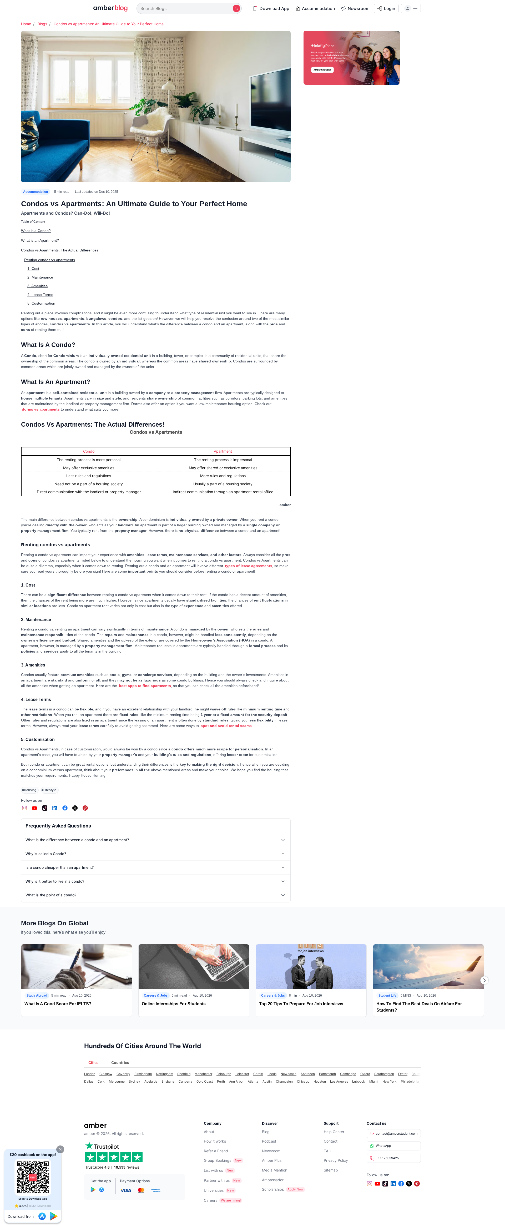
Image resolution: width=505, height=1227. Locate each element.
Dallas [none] (88, 1081)
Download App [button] (274, 8)
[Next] (484, 980)
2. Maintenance (40, 277)
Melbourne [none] (117, 1081)
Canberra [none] (185, 1081)
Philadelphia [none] (410, 1081)
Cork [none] (101, 1081)
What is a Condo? (36, 231)
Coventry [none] (123, 1074)
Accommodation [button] (318, 8)
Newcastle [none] (288, 1074)
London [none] (89, 1074)
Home (26, 24)
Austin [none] (267, 1081)
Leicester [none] (242, 1074)
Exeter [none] (402, 1074)
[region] (156, 470)
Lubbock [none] (358, 1081)
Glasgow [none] (105, 1074)
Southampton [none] (384, 1074)
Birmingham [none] (143, 1074)
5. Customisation (41, 303)
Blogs (42, 24)
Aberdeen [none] (308, 1074)
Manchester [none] (203, 1074)
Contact (330, 1141)
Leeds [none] (271, 1074)
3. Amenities (37, 286)
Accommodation (35, 192)
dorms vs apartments (41, 409)
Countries (120, 1062)
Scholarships (273, 1189)
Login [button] (389, 8)
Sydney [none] (134, 1081)
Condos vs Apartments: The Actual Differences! (60, 250)
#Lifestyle (49, 790)
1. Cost (33, 268)
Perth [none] (221, 1081)
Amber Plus (271, 1160)
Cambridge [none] (348, 1074)
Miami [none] (373, 1081)
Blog (266, 1131)
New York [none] (389, 1081)
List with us (213, 1170)
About (209, 1131)
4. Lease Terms (40, 294)
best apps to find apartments (145, 686)
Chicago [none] (303, 1081)
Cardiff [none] (258, 1074)
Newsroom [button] (359, 8)
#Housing (29, 790)
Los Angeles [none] (339, 1081)
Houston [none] (320, 1081)
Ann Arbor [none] (236, 1081)
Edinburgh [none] (223, 1074)
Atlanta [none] (253, 1081)
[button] (60, 1149)
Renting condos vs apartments (49, 260)
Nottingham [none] (164, 1074)
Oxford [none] (365, 1074)
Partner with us (217, 1180)
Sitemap (331, 1170)
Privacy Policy (336, 1160)
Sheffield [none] (183, 1074)
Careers (210, 1200)
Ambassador (273, 1180)
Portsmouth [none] (327, 1074)
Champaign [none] (284, 1081)
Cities (93, 1062)
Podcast (269, 1141)
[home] (107, 8)
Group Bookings (217, 1160)
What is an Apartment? (40, 240)
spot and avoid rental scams (226, 726)
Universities (214, 1190)
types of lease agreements (248, 566)
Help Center (334, 1131)
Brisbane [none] (167, 1081)
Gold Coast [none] (204, 1081)
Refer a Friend (216, 1151)
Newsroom (271, 1151)
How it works (215, 1141)
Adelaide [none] (150, 1081)
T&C (327, 1151)
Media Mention (274, 1170)
